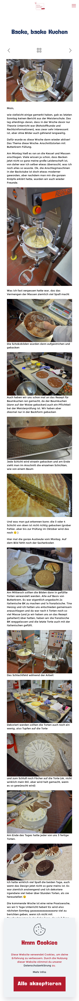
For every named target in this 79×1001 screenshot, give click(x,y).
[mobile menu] (74, 6)
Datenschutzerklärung (38, 965)
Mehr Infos (39, 971)
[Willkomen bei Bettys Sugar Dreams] (39, 6)
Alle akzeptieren (40, 984)
